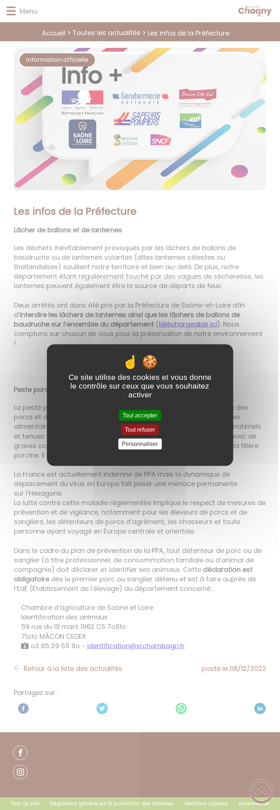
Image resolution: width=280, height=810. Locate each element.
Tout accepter (139, 415)
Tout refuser (140, 430)
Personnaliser (140, 444)
